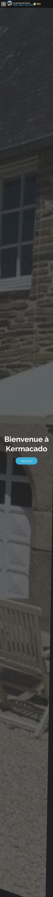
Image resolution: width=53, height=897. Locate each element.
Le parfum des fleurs (21, 3)
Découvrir (26, 461)
